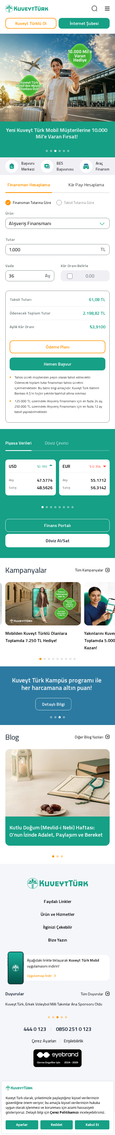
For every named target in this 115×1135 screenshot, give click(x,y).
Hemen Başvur (57, 364)
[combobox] (57, 223)
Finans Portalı (57, 525)
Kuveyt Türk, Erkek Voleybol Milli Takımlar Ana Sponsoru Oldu (53, 1005)
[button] (107, 8)
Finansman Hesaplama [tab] (28, 184)
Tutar (10, 239)
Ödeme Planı (58, 347)
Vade (9, 265)
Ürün (9, 213)
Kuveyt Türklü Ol (31, 23)
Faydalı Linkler (57, 902)
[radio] (28, 202)
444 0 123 (35, 1030)
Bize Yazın (57, 940)
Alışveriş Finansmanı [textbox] (30, 223)
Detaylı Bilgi (57, 704)
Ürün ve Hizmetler (58, 915)
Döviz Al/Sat (58, 540)
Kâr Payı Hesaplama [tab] (86, 184)
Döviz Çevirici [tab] (56, 443)
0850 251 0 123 (73, 1030)
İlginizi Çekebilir (57, 928)
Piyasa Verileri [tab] (18, 443)
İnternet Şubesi (84, 23)
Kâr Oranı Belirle (74, 265)
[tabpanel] (57, 311)
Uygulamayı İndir (39, 976)
